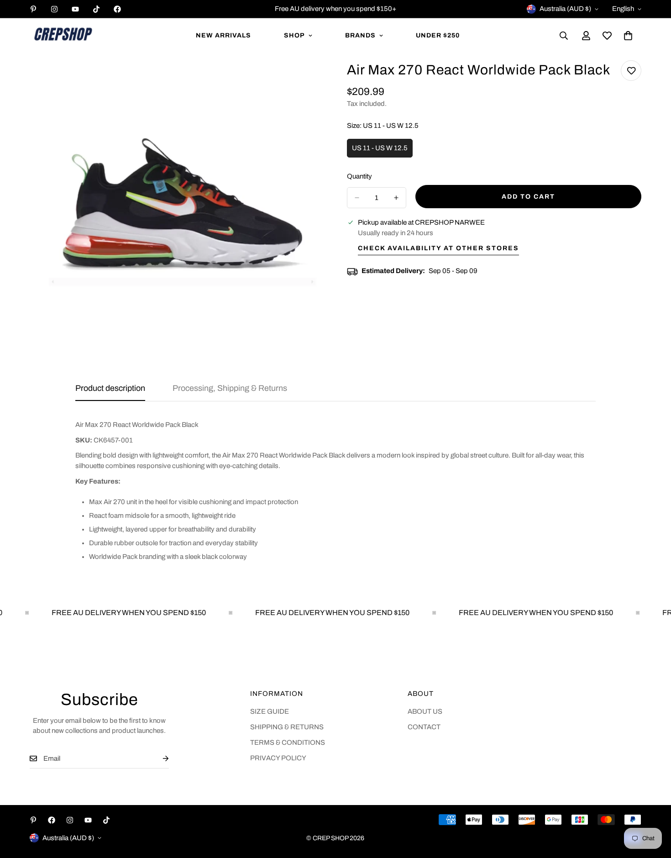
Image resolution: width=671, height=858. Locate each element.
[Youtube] (75, 9)
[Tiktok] (96, 9)
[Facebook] (117, 9)
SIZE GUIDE (269, 711)
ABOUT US (425, 711)
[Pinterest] (33, 9)
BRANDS (360, 35)
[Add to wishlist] (631, 70)
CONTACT (424, 727)
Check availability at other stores (438, 248)
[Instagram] (54, 9)
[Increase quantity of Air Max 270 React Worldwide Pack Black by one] (396, 198)
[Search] (564, 36)
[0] (628, 35)
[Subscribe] (158, 759)
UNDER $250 (438, 35)
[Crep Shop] (63, 35)
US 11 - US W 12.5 (382, 151)
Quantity (359, 176)
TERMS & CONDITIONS (287, 742)
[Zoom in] (307, 79)
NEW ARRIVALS (223, 35)
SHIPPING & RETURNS (287, 727)
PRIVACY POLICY (278, 758)
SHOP (294, 35)
